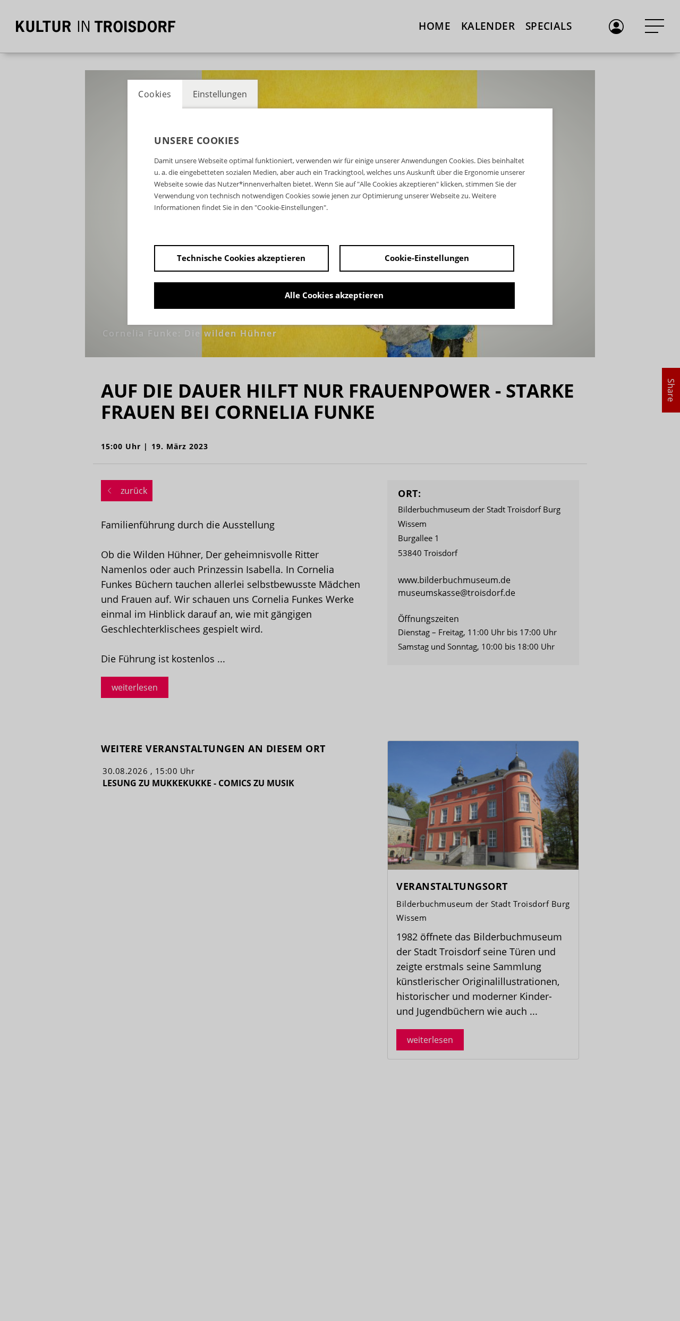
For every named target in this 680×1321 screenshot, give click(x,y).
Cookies (155, 94)
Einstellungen (220, 94)
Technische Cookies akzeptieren (241, 258)
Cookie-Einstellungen (427, 258)
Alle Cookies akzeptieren (334, 295)
